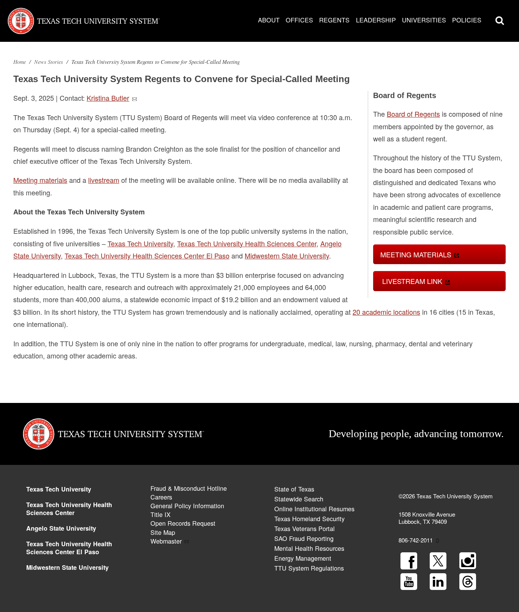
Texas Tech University (58, 489)
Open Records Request (182, 523)
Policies (466, 19)
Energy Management (302, 558)
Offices (299, 19)
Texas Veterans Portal (304, 528)
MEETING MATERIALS (415, 254)
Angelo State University (61, 528)
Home (19, 61)
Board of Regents (413, 114)
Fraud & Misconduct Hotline (188, 488)
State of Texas (294, 488)
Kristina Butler (108, 98)
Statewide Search (298, 498)
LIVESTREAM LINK (411, 281)
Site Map (162, 532)
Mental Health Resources (309, 548)
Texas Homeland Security (309, 518)
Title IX (160, 514)
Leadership (376, 19)
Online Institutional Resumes (314, 508)
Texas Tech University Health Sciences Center (69, 508)
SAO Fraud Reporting (304, 538)
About (269, 19)
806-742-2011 (416, 540)
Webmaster (166, 540)
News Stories (48, 61)
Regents (334, 19)
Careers (161, 496)
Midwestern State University (67, 567)
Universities (424, 19)
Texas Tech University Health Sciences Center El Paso (69, 547)
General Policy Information (187, 505)
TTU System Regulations (309, 567)
